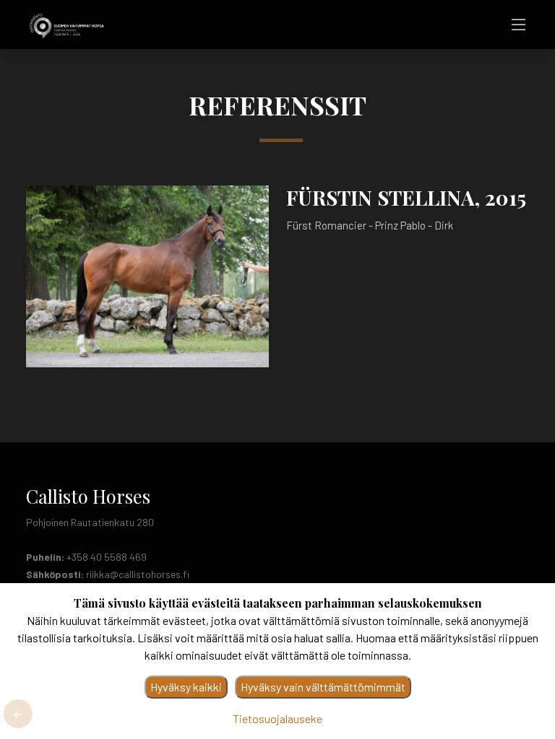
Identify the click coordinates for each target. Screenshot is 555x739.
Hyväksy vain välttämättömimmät (323, 687)
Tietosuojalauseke (277, 718)
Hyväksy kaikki (186, 687)
